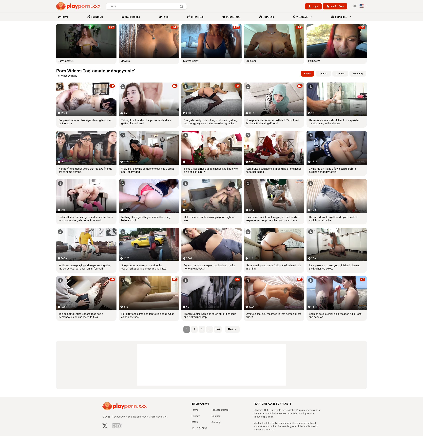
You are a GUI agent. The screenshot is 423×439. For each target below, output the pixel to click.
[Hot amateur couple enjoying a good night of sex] (211, 196)
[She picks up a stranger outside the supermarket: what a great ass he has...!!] (149, 244)
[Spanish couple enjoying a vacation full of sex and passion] (337, 293)
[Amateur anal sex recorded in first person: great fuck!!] (274, 293)
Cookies (216, 416)
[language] (363, 6)
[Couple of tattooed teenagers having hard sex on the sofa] (86, 99)
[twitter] (104, 426)
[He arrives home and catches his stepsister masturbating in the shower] (337, 99)
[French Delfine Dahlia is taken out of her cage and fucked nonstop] (211, 293)
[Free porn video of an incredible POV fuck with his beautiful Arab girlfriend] (274, 99)
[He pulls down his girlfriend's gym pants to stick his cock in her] (337, 196)
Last (217, 329)
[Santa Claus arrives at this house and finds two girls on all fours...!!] (211, 148)
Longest (340, 73)
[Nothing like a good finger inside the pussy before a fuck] (149, 196)
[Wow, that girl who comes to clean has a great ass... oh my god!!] (149, 148)
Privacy (196, 416)
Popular (323, 73)
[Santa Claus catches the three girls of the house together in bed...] (274, 148)
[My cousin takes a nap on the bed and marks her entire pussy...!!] (211, 244)
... (210, 329)
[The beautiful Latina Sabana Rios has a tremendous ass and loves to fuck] (86, 293)
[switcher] (354, 6)
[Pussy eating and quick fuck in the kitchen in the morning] (274, 244)
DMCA (195, 422)
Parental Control (220, 410)
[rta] (117, 426)
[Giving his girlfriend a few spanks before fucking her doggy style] (337, 148)
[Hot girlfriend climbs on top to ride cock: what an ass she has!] (149, 293)
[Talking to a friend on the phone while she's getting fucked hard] (149, 99)
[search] (182, 6)
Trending (358, 73)
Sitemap (216, 422)
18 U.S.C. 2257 (199, 428)
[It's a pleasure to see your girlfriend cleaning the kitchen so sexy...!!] (337, 244)
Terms (195, 410)
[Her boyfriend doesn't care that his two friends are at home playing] (86, 148)
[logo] (78, 6)
